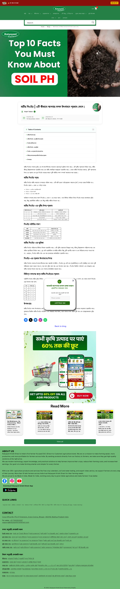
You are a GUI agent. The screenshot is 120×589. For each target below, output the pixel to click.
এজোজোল (24, 562)
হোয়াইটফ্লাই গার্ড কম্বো (44, 576)
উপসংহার (29, 159)
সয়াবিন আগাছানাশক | (47, 547)
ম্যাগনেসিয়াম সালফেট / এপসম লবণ (41, 569)
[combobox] (60, 22)
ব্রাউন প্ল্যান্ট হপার (48, 540)
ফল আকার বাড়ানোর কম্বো (30, 576)
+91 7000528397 (16, 520)
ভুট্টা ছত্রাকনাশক (24, 544)
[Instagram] (40, 320)
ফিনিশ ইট (31, 558)
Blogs (49, 26)
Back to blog (60, 326)
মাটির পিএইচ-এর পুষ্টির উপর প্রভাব (35, 139)
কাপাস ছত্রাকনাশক (33, 537)
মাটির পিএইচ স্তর (31, 135)
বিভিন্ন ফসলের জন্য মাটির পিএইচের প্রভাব (36, 155)
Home (43, 26)
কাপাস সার (14, 537)
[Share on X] (31, 320)
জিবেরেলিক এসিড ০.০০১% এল (46, 565)
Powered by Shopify (70, 587)
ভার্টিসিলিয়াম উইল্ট (55, 537)
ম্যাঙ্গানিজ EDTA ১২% (65, 569)
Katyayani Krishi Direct (56, 587)
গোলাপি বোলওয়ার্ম (71, 537)
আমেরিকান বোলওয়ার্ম (82, 537)
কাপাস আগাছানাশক (44, 537)
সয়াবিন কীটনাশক (24, 547)
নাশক (26, 558)
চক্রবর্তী (22, 558)
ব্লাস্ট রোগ (69, 540)
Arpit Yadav (28, 111)
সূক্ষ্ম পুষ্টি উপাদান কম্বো (58, 576)
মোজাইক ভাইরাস (63, 533)
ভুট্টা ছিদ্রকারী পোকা (35, 544)
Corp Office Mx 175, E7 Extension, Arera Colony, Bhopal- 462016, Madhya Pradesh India (35, 517)
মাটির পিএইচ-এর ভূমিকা (32, 147)
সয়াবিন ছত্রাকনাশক (35, 547)
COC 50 (13, 562)
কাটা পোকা (63, 537)
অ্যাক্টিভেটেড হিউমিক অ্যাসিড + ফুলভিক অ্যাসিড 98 (23, 565)
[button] (30, 13)
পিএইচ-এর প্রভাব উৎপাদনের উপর (35, 151)
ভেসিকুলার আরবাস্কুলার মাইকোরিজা (84, 565)
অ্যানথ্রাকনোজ (67, 547)
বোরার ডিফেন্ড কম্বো (70, 576)
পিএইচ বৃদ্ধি (54, 569)
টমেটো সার (15, 533)
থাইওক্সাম (10, 558)
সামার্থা (39, 562)
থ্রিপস (41, 540)
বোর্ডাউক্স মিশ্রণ (32, 562)
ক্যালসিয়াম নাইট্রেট (16, 569)
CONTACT (7, 512)
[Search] (93, 22)
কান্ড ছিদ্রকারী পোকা (59, 540)
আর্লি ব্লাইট (44, 533)
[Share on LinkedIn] (35, 320)
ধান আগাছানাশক (34, 540)
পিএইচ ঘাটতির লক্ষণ (31, 143)
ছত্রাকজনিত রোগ (74, 533)
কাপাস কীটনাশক (23, 537)
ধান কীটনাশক (15, 540)
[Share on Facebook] (26, 320)
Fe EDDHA (26, 569)
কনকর (19, 562)
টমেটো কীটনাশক (23, 533)
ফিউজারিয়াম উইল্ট (57, 547)
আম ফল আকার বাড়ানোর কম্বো (14, 576)
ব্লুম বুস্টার (71, 565)
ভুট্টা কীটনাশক (15, 544)
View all (60, 441)
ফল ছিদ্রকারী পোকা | (53, 533)
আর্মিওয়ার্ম (44, 544)
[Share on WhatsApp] (45, 320)
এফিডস (62, 544)
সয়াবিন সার (16, 547)
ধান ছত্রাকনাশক (24, 540)
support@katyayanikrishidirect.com (15, 522)
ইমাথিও (16, 558)
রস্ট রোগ (75, 547)
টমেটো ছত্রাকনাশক (34, 533)
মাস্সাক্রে (12, 572)
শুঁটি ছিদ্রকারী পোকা (83, 547)
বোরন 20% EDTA (62, 565)
